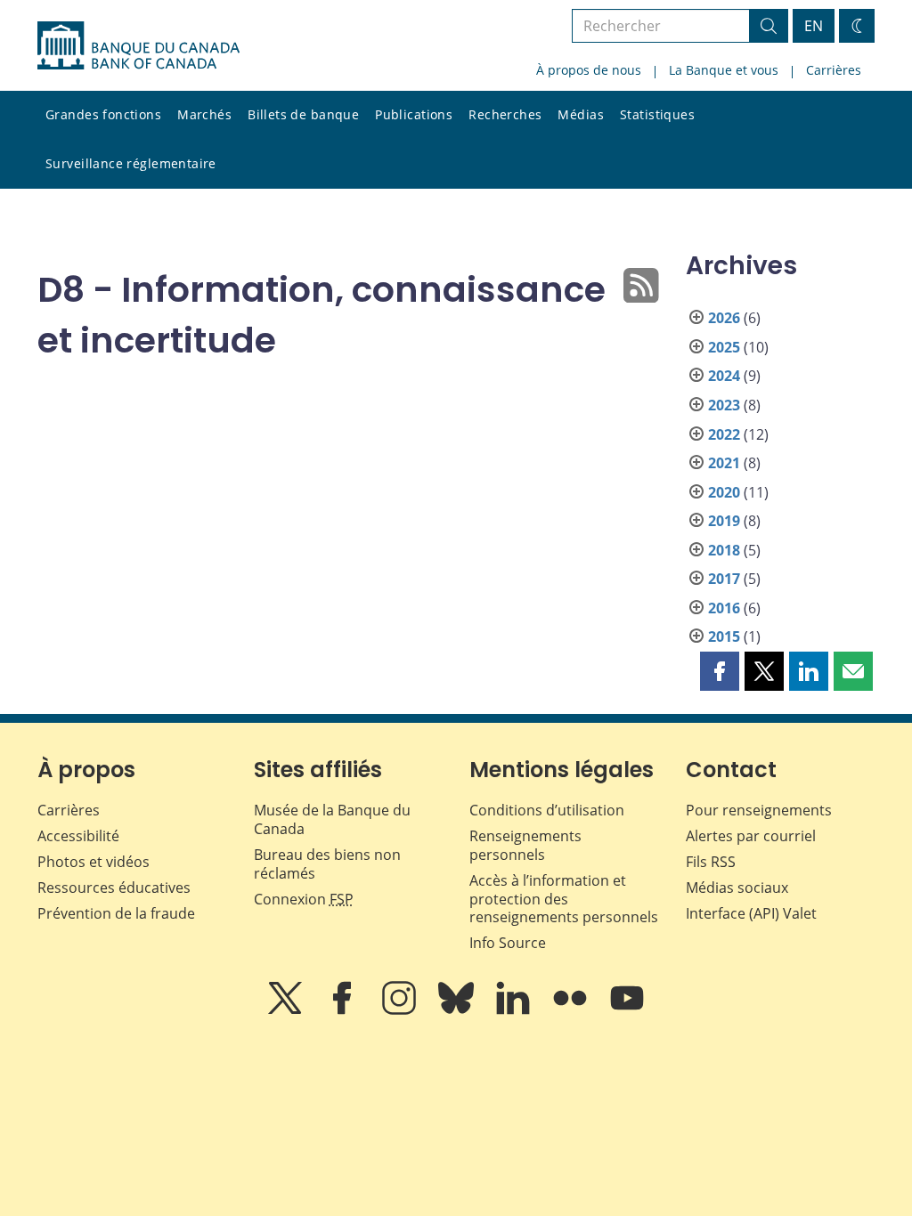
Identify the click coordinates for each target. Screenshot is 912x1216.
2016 (724, 608)
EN (813, 26)
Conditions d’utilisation (546, 810)
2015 (724, 636)
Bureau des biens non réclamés (327, 864)
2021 (724, 463)
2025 (724, 347)
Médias (581, 114)
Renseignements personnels (525, 845)
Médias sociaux (737, 887)
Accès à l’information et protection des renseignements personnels (563, 899)
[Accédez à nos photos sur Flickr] (571, 1010)
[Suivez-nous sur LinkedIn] (514, 1010)
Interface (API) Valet (751, 913)
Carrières (833, 69)
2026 (724, 318)
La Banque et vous (723, 69)
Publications (413, 114)
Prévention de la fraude (116, 913)
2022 (724, 434)
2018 (724, 550)
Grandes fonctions (103, 114)
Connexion (304, 899)
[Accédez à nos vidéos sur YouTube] (627, 1010)
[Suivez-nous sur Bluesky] (457, 1010)
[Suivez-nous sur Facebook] (343, 1010)
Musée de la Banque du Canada (332, 819)
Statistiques (657, 114)
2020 (724, 492)
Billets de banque (303, 114)
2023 (724, 405)
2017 (724, 578)
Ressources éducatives (114, 887)
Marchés (204, 114)
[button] (719, 671)
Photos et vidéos (93, 861)
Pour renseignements (759, 810)
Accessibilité (78, 836)
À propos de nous (588, 69)
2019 (724, 521)
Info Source (507, 943)
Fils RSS (711, 861)
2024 (724, 375)
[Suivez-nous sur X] (286, 1010)
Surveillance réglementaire (130, 163)
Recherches (505, 114)
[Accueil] (138, 45)
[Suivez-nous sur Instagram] (400, 1010)
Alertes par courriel (751, 836)
